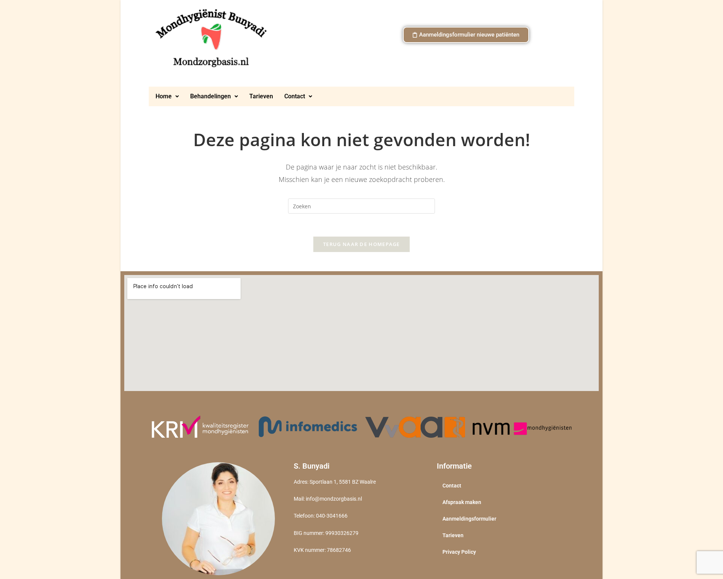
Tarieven (261, 96)
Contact (294, 96)
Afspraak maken (461, 502)
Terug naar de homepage (361, 244)
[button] (167, 96)
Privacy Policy (459, 552)
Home (164, 96)
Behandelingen (210, 96)
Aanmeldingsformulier (469, 519)
